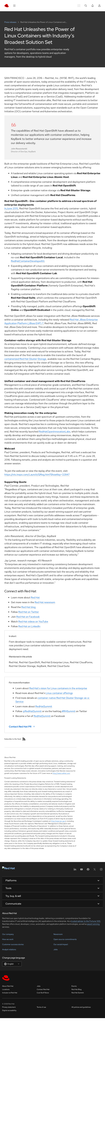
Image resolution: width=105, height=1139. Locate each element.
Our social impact (60, 944)
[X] (94, 870)
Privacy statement (9, 1007)
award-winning (93, 924)
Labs (67, 431)
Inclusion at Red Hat (9, 993)
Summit (48, 706)
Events (74, 986)
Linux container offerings (59, 693)
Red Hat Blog (76, 989)
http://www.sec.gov (58, 821)
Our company (8, 934)
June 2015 (12, 208)
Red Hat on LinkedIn (29, 626)
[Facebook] (88, 870)
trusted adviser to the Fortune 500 (85, 921)
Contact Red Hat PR (20, 726)
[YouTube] (81, 870)
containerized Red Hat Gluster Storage (25, 358)
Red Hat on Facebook (28, 616)
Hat (17, 261)
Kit (42, 261)
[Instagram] (101, 870)
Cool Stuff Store (43, 993)
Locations (5, 989)
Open (50, 431)
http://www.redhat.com (61, 773)
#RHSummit (68, 711)
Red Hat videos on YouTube (33, 621)
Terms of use (41, 1007)
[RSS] (24, 739)
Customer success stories (13, 944)
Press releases (10, 22)
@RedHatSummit (32, 711)
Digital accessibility (9, 1010)
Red (13, 261)
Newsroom (58, 934)
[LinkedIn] (75, 870)
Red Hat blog (28, 607)
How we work (7, 939)
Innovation (59, 431)
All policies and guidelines (81, 1007)
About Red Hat (7, 986)
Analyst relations (9, 949)
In (5, 208)
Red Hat (35, 597)
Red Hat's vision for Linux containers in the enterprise (58, 688)
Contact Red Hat (43, 989)
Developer (35, 261)
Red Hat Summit (78, 993)
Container (24, 261)
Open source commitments (65, 939)
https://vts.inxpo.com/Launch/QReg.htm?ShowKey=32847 (37, 474)
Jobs (55, 949)
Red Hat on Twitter (28, 611)
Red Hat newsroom (45, 602)
